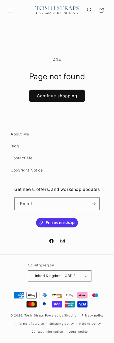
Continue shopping (57, 95)
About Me (20, 134)
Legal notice (78, 331)
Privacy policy (93, 315)
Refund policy (90, 324)
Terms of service (31, 324)
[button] (10, 10)
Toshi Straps (34, 315)
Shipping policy (61, 324)
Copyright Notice (27, 170)
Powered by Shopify (61, 315)
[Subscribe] (93, 203)
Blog (15, 146)
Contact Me (22, 158)
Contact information (47, 331)
